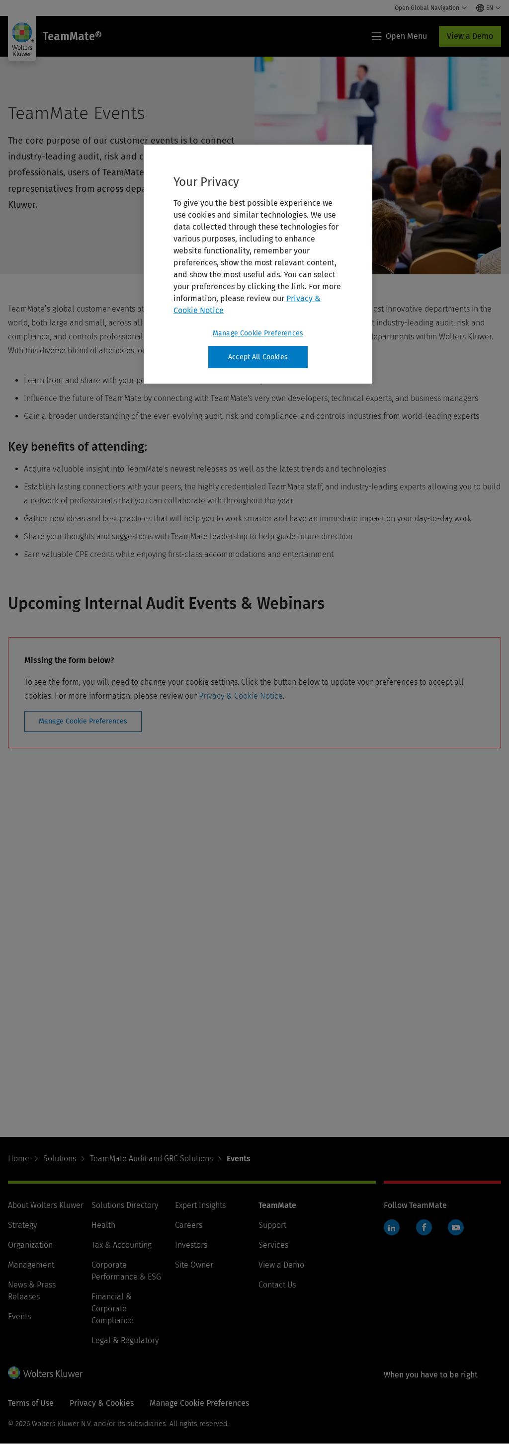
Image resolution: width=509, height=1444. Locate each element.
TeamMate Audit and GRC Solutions (151, 1158)
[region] (258, 264)
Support (272, 1225)
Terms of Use (31, 1403)
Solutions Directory (124, 1205)
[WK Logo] (45, 1372)
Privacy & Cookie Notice (241, 696)
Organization (30, 1245)
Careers (188, 1225)
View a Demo (470, 36)
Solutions (59, 1158)
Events (19, 1316)
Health (103, 1225)
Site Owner (194, 1265)
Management (31, 1265)
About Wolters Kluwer (46, 1205)
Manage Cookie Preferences (83, 721)
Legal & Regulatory (125, 1340)
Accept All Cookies (258, 357)
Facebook (424, 1227)
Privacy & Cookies (102, 1403)
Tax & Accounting (121, 1245)
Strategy (22, 1225)
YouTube (456, 1227)
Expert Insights (200, 1205)
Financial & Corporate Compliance (112, 1308)
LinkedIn (392, 1227)
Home (18, 1158)
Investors (191, 1245)
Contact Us (277, 1284)
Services (273, 1245)
